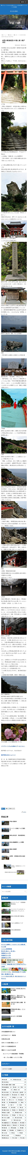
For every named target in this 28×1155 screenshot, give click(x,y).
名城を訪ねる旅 (5, 1039)
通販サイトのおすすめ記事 (8, 1050)
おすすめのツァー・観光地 (8, 1035)
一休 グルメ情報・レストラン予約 (12, 1057)
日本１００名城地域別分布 (8, 1046)
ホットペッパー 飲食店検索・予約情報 (13, 1053)
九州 (4, 808)
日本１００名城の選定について (9, 1042)
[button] (25, 891)
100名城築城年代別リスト (8, 1031)
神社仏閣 (12, 808)
